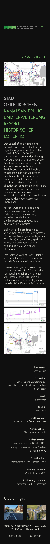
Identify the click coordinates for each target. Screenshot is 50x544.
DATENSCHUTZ (15, 536)
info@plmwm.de (33, 529)
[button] (6, 512)
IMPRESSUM (27, 536)
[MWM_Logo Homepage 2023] (20, 26)
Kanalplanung (40, 371)
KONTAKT (37, 536)
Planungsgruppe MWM (35, 432)
